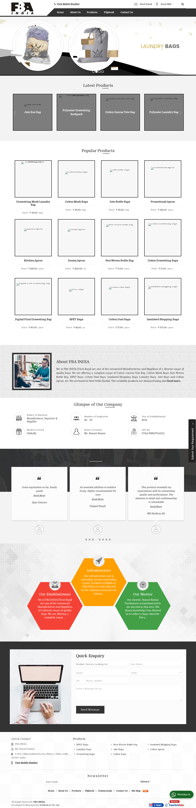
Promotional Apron (163, 201)
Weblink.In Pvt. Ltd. (50, 805)
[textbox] (101, 664)
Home (60, 12)
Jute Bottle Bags (119, 201)
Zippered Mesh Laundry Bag (171, 112)
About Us (75, 12)
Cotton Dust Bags (119, 319)
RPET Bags (76, 319)
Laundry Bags (83, 749)
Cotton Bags (119, 754)
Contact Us (127, 12)
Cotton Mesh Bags (76, 201)
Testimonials (105, 791)
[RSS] (145, 790)
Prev (15, 112)
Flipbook (109, 12)
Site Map (136, 791)
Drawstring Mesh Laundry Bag (33, 203)
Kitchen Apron (33, 260)
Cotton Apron (157, 749)
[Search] (182, 4)
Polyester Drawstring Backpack (40, 112)
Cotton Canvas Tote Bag (84, 112)
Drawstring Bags (85, 754)
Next (180, 112)
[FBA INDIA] (22, 8)
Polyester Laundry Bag (127, 112)
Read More (52, 499)
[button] (68, 4)
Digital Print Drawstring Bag (33, 319)
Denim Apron (76, 260)
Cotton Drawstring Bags (163, 260)
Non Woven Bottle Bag (120, 260)
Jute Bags (118, 749)
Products (92, 12)
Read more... (174, 381)
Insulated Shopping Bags (163, 319)
